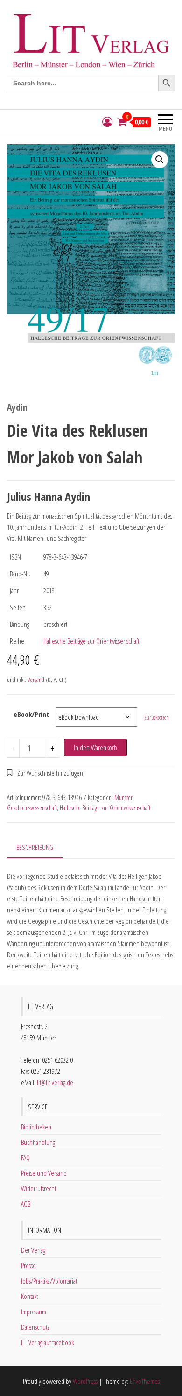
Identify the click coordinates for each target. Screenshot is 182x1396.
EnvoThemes (145, 1381)
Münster (123, 797)
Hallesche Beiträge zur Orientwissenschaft (91, 640)
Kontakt (29, 1296)
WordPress (85, 1381)
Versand (36, 679)
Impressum (33, 1311)
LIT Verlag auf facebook (47, 1342)
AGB (25, 1203)
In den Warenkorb (95, 747)
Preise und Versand (44, 1173)
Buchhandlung (38, 1142)
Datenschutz (35, 1327)
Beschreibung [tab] (34, 847)
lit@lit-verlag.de (55, 1082)
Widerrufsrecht (38, 1188)
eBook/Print (31, 714)
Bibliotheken (36, 1126)
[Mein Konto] (107, 122)
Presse (28, 1265)
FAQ (25, 1157)
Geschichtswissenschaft (32, 807)
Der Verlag (33, 1250)
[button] (159, 159)
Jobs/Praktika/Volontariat (49, 1280)
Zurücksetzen (156, 718)
